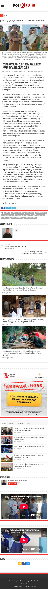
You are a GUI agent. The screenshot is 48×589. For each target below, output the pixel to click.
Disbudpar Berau (7, 215)
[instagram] (28, 563)
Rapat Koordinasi (30, 217)
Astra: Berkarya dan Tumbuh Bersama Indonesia (29, 446)
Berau (7, 213)
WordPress (20, 581)
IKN (33, 215)
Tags (28, 423)
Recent (4, 423)
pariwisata (5, 217)
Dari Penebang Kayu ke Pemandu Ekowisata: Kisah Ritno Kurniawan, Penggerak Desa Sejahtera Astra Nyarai (21, 353)
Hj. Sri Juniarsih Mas (22, 215)
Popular (11, 423)
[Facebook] (24, 563)
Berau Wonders (18, 213)
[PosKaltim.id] (24, 5)
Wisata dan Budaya (13, 20)
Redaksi (7, 71)
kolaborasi (40, 215)
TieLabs (36, 581)
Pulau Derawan (17, 217)
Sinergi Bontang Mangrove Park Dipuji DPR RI (16, 246)
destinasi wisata (41, 213)
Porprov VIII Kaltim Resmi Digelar (14, 15)
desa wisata (29, 213)
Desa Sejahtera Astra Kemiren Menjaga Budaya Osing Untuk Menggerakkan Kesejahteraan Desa (23, 321)
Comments (20, 423)
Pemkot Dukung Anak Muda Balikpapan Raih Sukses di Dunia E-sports (32, 252)
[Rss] (20, 563)
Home (4, 20)
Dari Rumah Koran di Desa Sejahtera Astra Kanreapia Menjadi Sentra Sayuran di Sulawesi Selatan (22, 289)
